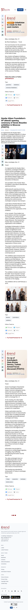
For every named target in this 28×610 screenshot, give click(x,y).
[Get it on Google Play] (15, 597)
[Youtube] (12, 591)
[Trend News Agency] (5, 527)
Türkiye (8, 479)
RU (16, 607)
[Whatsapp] (2, 591)
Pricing (2, 569)
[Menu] (25, 9)
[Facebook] (5, 591)
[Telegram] (15, 591)
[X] (8, 591)
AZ (14, 607)
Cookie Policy (4, 583)
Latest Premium (4, 549)
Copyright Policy (4, 581)
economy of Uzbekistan (11, 87)
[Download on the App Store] (5, 597)
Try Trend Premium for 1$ (14, 105)
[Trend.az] (5, 9)
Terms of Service (4, 577)
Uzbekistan (16, 84)
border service (9, 482)
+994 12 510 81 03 (5, 539)
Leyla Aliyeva (16, 317)
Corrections (3, 563)
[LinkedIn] (18, 591)
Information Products (6, 571)
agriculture (8, 84)
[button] (2, 16)
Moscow (8, 317)
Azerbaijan (23, 479)
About (2, 555)
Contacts (3, 559)
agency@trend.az (4, 540)
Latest (2, 547)
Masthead (3, 557)
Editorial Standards (5, 561)
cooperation (15, 479)
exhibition (8, 320)
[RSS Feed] (21, 591)
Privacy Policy (4, 579)
